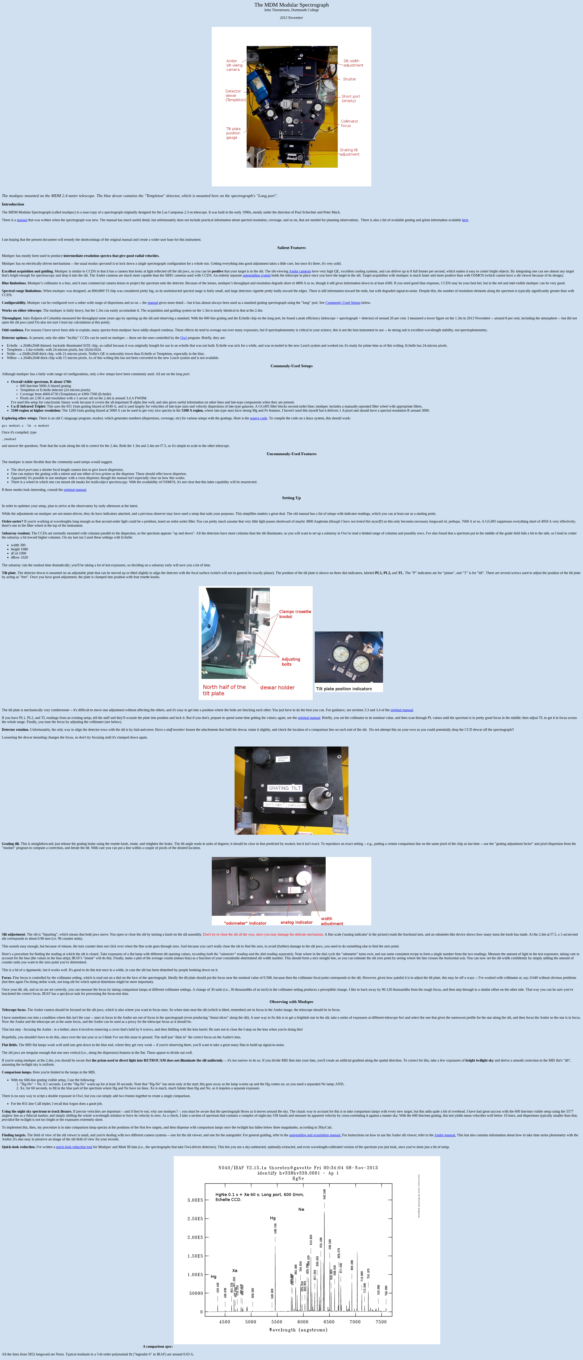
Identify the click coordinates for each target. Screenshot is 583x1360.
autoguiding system (257, 275)
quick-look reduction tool (74, 1147)
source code (258, 418)
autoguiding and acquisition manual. (315, 1135)
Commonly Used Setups (343, 303)
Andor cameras (300, 271)
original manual (75, 490)
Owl (183, 338)
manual (22, 220)
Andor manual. (445, 1135)
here (465, 220)
